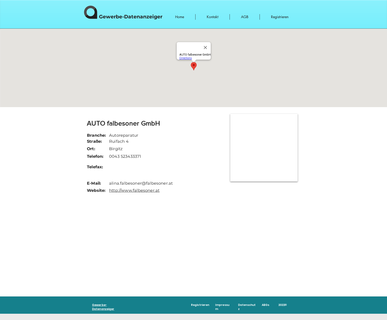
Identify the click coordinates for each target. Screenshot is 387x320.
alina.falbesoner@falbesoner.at (141, 183)
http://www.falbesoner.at (134, 190)
